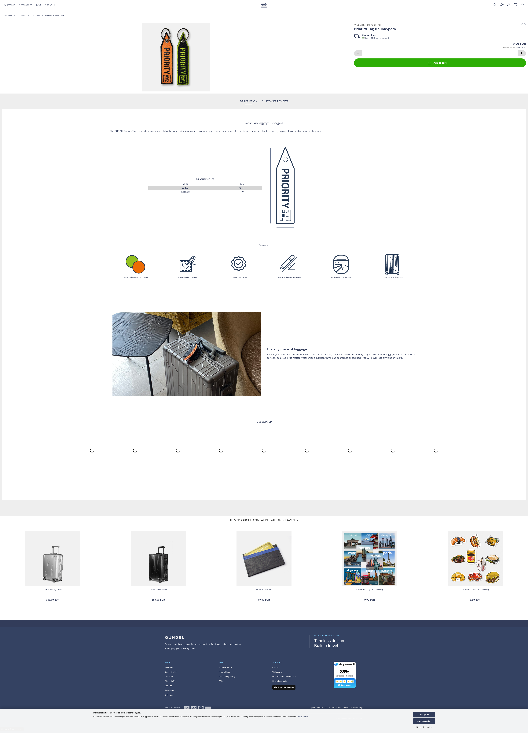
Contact (275, 667)
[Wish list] (515, 5)
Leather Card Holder (264, 589)
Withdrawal (277, 672)
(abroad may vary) (382, 38)
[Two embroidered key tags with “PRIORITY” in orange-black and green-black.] (176, 57)
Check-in (169, 676)
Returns (346, 708)
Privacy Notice (302, 716)
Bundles (168, 686)
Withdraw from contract (284, 687)
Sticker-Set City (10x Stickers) (369, 589)
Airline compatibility (227, 676)
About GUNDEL (225, 667)
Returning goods (279, 681)
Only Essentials (424, 721)
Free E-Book (224, 672)
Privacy (320, 708)
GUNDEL (175, 637)
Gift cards (169, 695)
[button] (501, 5)
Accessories (25, 4)
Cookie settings (357, 708)
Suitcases (9, 4)
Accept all (424, 714)
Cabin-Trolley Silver (53, 589)
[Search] (495, 5)
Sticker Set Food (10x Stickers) (475, 589)
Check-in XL (170, 681)
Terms (327, 708)
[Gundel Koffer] (264, 5)
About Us (50, 4)
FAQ (38, 4)
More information (424, 727)
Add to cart (440, 62)
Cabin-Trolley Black (158, 589)
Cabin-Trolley (171, 672)
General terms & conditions (284, 676)
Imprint (312, 708)
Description (249, 101)
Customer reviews (275, 101)
